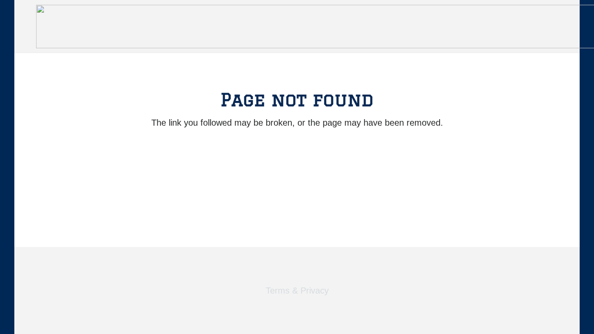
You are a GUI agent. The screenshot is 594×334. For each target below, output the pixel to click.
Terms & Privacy (297, 290)
